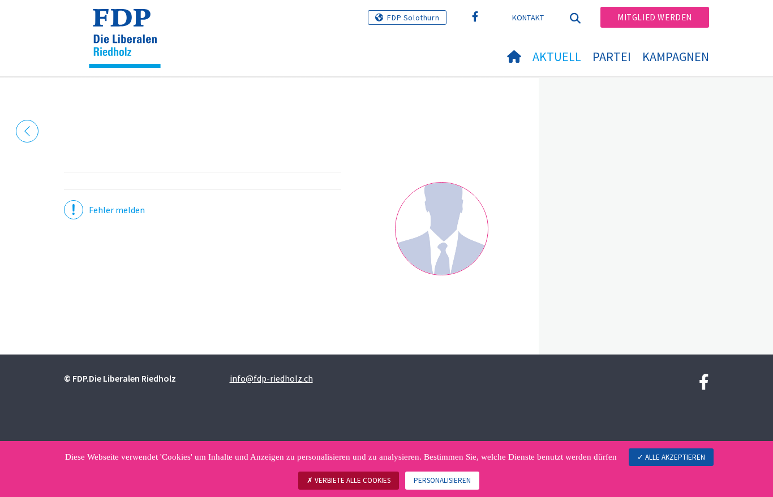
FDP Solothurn (413, 17)
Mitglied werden (654, 17)
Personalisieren (442, 480)
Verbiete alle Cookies (351, 480)
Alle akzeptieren (674, 457)
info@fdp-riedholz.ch (271, 378)
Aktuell (556, 56)
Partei (611, 56)
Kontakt (528, 17)
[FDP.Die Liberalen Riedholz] (129, 23)
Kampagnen (675, 56)
